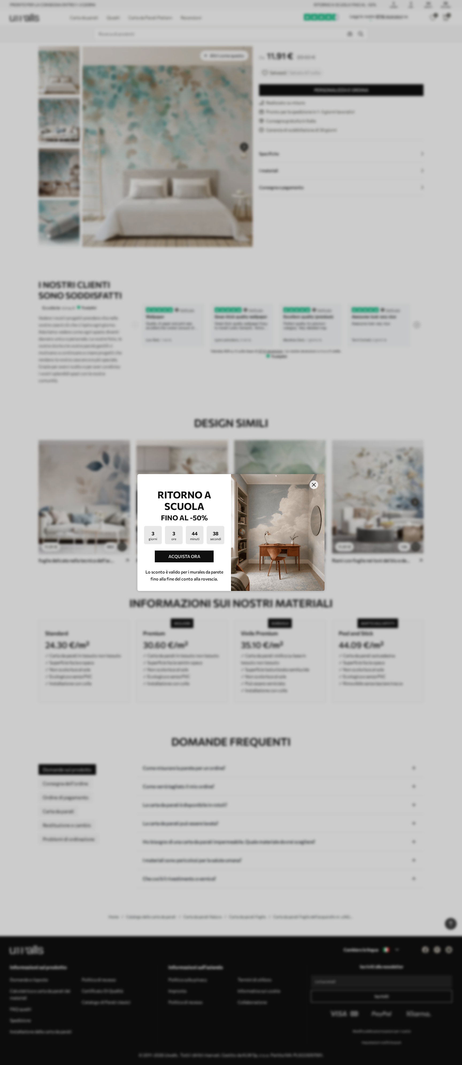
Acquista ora (184, 556)
